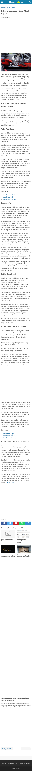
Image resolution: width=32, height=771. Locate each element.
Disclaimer (22, 763)
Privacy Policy (11, 763)
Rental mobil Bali (8, 197)
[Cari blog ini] (30, 2)
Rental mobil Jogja (8, 433)
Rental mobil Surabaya (10, 436)
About (17, 763)
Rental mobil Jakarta (9, 195)
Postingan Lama (26, 748)
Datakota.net (10, 482)
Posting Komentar (5, 17)
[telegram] (28, 523)
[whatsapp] (22, 523)
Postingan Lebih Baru (7, 748)
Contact (28, 763)
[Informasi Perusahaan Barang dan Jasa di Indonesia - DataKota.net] (16, 2)
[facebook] (4, 523)
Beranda (4, 763)
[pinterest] (16, 523)
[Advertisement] (16, 36)
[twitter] (10, 523)
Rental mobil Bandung (9, 438)
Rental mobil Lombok (9, 199)
